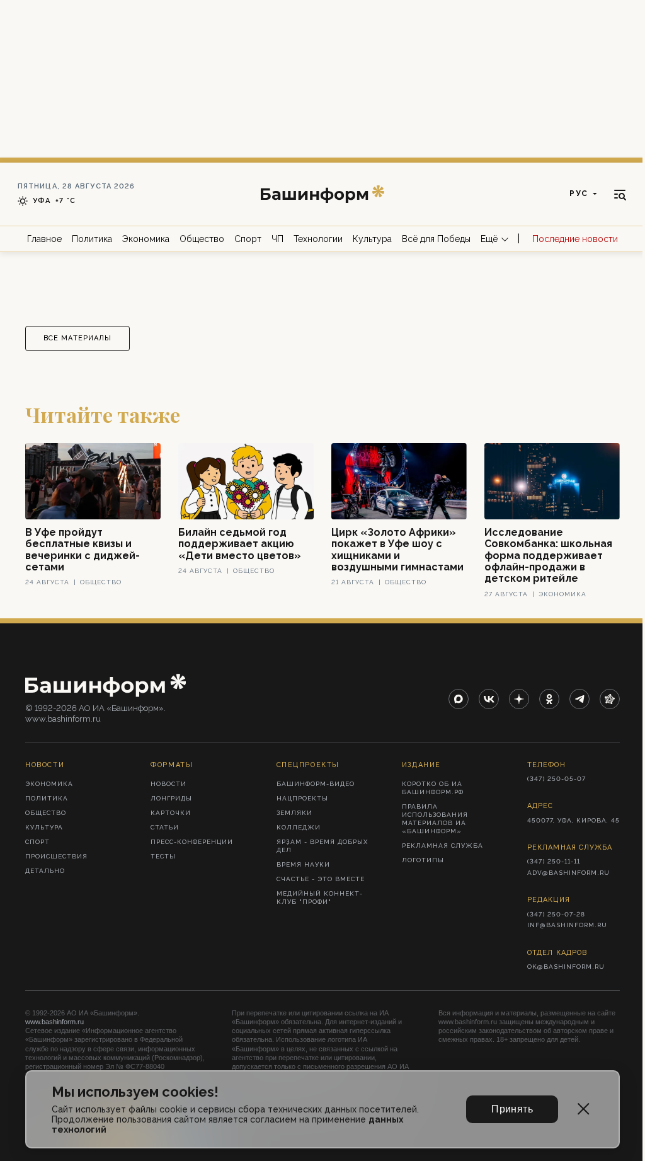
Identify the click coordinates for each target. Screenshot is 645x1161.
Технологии (318, 239)
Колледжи (299, 827)
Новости (168, 783)
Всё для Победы (436, 239)
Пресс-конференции (192, 841)
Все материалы (77, 338)
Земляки (294, 812)
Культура (372, 239)
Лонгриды (171, 798)
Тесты (163, 856)
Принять (512, 1109)
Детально (45, 870)
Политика (92, 239)
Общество (202, 239)
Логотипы (423, 860)
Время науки (303, 864)
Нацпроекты (302, 798)
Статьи (165, 827)
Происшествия (56, 856)
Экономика (145, 239)
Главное (44, 239)
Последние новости (575, 239)
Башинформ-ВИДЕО (316, 783)
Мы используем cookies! (135, 1092)
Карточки (171, 812)
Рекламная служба (442, 845)
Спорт (247, 239)
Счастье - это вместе (321, 878)
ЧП (277, 239)
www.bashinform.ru (54, 1021)
